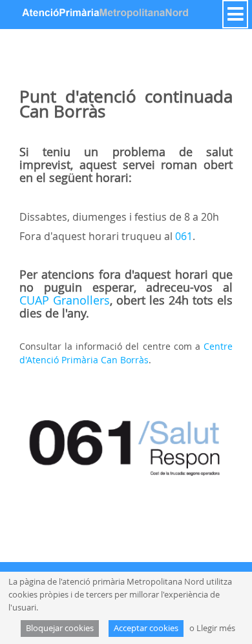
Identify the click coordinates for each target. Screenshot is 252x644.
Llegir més (215, 628)
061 (184, 236)
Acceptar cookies (146, 628)
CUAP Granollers (64, 300)
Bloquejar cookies (60, 628)
